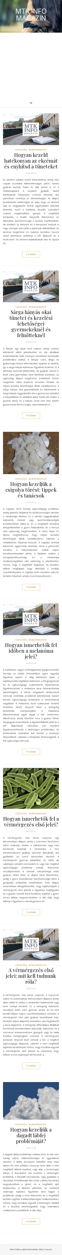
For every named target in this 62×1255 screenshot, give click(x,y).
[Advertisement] (31, 65)
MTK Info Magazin (31, 14)
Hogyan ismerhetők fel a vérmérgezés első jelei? (31, 821)
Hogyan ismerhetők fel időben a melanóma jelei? (31, 650)
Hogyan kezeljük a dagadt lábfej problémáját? (31, 1135)
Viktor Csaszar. (45, 1249)
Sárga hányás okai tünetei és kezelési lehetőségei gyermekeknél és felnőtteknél (31, 323)
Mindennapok (37, 150)
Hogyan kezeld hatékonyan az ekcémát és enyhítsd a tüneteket (31, 160)
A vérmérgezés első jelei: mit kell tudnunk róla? (31, 976)
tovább (31, 254)
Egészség (21, 150)
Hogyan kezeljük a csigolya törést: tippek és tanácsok (31, 489)
